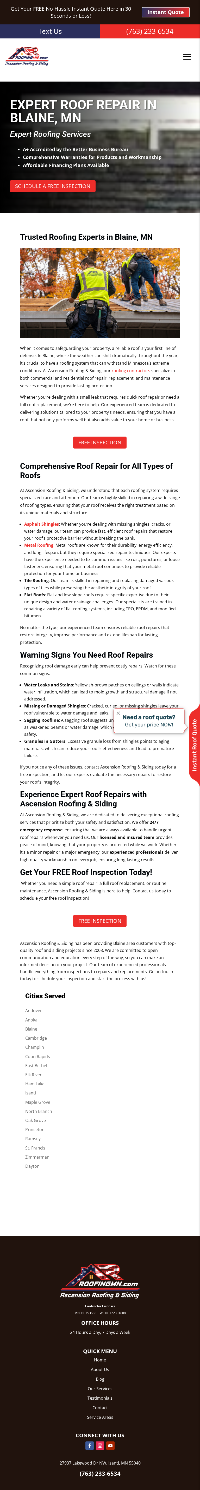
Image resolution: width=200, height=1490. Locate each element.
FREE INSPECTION (99, 442)
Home (100, 1360)
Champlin (34, 1047)
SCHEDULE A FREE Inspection (52, 186)
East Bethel (36, 1065)
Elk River (33, 1075)
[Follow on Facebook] (89, 1445)
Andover (33, 1010)
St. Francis (35, 1148)
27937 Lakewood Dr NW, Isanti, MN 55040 (100, 1463)
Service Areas (100, 1417)
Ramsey (33, 1138)
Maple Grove (37, 1102)
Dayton (32, 1166)
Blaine (31, 1029)
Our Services (100, 1389)
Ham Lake (35, 1084)
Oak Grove (35, 1120)
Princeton (35, 1129)
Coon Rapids (37, 1056)
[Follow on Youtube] (110, 1445)
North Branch (38, 1111)
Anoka (31, 1020)
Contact (100, 1408)
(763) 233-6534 (149, 31)
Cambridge (36, 1038)
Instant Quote (165, 12)
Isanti (30, 1093)
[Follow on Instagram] (100, 1445)
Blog (100, 1379)
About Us (100, 1369)
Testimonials (100, 1398)
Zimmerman (37, 1157)
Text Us (50, 31)
